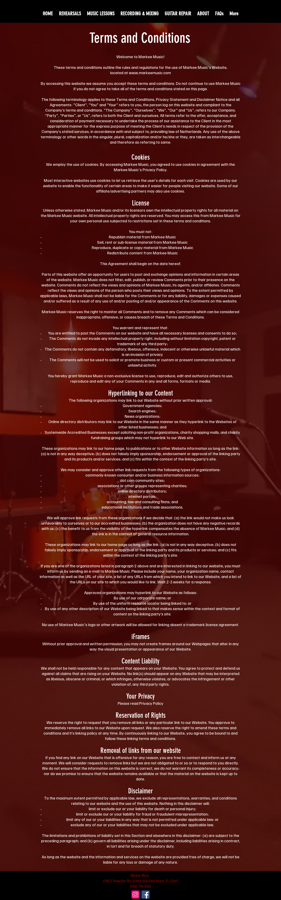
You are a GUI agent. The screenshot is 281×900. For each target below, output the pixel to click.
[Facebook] (146, 895)
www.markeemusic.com (150, 72)
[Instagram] (135, 895)
